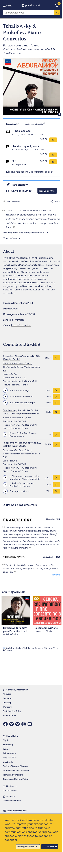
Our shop (7, 702)
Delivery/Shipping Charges (15, 766)
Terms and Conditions (13, 775)
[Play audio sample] (5, 390)
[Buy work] (56, 357)
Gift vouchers (9, 753)
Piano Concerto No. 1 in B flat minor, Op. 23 (22, 444)
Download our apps (12, 800)
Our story (7, 707)
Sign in (6, 740)
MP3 (14, 161)
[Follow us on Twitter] (12, 724)
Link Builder (8, 762)
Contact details (10, 790)
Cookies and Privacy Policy (15, 779)
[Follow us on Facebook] (6, 724)
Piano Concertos (21, 325)
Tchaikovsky (10, 410)
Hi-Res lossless (21, 131)
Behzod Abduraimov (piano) (17, 363)
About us (7, 694)
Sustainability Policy (12, 711)
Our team (7, 698)
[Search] (57, 12)
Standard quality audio (26, 146)
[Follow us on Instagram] (24, 724)
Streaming (8, 744)
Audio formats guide (34, 124)
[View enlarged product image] (31, 86)
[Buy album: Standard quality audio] (53, 154)
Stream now (20, 185)
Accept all (52, 846)
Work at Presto (10, 715)
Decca (14, 308)
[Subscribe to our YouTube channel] (31, 724)
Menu (9, 5)
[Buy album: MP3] (53, 161)
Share (57, 201)
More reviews (10, 238)
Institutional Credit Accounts (16, 770)
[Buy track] (56, 390)
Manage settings (25, 846)
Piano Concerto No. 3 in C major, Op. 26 (21, 358)
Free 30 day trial (47, 190)
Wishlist (6, 749)
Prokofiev (8, 356)
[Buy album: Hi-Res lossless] (53, 139)
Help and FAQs (10, 757)
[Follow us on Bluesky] (18, 724)
